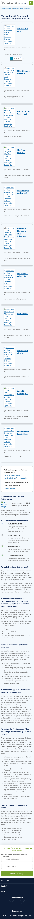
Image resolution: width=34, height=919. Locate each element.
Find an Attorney (7, 881)
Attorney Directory (6, 8)
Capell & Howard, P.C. (22, 392)
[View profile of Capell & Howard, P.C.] (9, 397)
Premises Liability (9, 478)
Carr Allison (22, 313)
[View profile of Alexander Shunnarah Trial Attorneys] (9, 238)
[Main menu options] (7, 3)
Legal (3, 891)
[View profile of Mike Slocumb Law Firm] (9, 77)
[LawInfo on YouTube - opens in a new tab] (20, 902)
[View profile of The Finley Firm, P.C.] (9, 156)
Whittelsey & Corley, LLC (23, 191)
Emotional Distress (18, 8)
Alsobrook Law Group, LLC (23, 112)
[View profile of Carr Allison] (9, 317)
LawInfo (4, 886)
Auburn (6, 488)
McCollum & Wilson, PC (22, 274)
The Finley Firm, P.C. (21, 151)
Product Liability (21, 478)
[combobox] (17, 859)
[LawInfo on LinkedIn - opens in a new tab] (25, 902)
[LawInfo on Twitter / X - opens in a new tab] (14, 902)
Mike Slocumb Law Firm (23, 72)
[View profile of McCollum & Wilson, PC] (9, 279)
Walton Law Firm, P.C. (22, 351)
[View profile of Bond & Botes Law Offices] (9, 437)
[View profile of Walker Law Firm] (9, 35)
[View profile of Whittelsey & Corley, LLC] (9, 196)
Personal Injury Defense (12, 475)
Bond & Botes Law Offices (23, 432)
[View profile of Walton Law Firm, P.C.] (9, 356)
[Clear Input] (30, 859)
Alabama (27, 8)
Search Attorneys (17, 873)
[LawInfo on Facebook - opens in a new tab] (9, 902)
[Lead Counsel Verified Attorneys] (6, 504)
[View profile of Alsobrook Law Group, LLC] (9, 117)
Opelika (12, 488)
